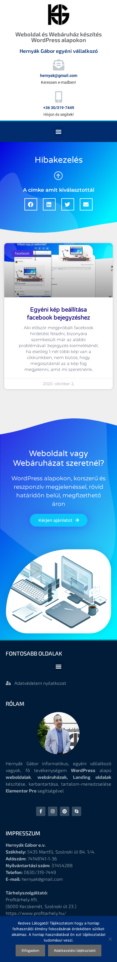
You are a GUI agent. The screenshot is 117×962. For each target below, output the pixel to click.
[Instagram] (52, 811)
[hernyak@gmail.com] (58, 64)
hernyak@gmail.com (58, 75)
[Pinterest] (64, 811)
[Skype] (76, 811)
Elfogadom (30, 950)
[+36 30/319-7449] (58, 97)
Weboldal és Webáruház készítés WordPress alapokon (58, 37)
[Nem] (110, 939)
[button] (58, 131)
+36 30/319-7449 (58, 107)
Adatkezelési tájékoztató (74, 950)
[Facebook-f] (40, 811)
